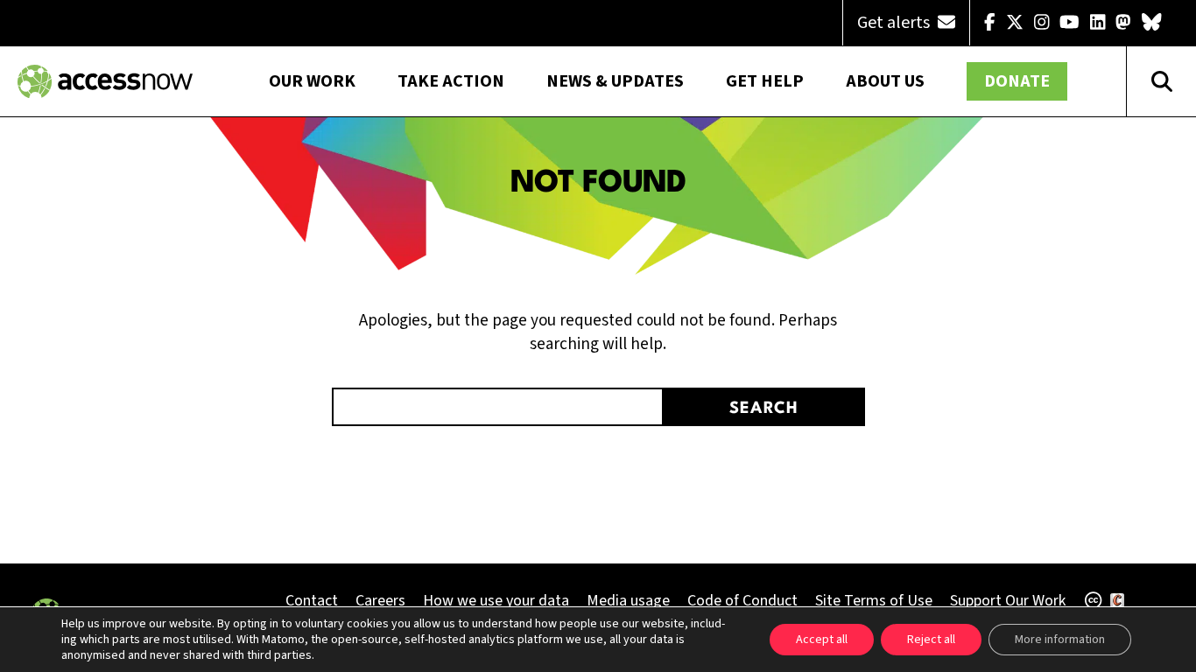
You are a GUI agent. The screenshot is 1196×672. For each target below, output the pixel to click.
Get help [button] (765, 81)
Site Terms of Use (873, 601)
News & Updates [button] (615, 81)
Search (764, 408)
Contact (311, 601)
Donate (1017, 81)
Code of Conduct (742, 601)
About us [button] (885, 81)
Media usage (628, 601)
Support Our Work (1008, 601)
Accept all (822, 639)
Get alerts (895, 22)
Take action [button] (450, 81)
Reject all (931, 639)
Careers (380, 601)
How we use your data (496, 601)
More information (1060, 639)
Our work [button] (312, 81)
